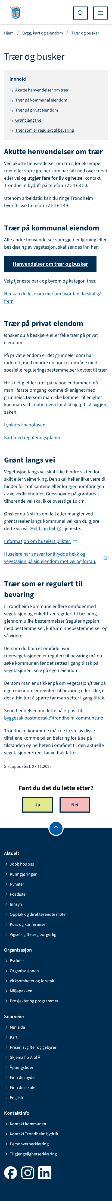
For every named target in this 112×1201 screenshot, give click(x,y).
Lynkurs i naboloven (24, 425)
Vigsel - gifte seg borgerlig (33, 934)
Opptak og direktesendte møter (38, 914)
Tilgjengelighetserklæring (33, 1154)
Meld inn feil (42, 528)
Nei (74, 804)
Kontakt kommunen (28, 1124)
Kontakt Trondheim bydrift (34, 1134)
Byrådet (17, 961)
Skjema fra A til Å (25, 1057)
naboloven (45, 404)
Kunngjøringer (23, 874)
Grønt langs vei (28, 120)
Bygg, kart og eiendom (42, 33)
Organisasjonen (24, 971)
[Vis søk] (80, 13)
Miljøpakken (21, 991)
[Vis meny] (100, 13)
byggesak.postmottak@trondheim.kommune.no (53, 718)
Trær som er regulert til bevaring (44, 130)
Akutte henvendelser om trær (42, 90)
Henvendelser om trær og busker (50, 264)
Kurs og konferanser (28, 924)
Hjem (9, 33)
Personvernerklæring (29, 1144)
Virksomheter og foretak (32, 981)
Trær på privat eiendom (36, 110)
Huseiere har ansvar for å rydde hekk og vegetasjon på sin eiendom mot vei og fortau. (50, 558)
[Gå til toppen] (56, 828)
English (16, 1098)
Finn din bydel (23, 1077)
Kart (13, 1037)
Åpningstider (21, 1067)
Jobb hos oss (22, 864)
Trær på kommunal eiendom (41, 100)
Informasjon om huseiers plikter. (37, 541)
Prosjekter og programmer (34, 1001)
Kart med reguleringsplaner (32, 437)
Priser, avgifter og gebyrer (33, 1047)
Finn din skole (22, 1088)
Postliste (18, 894)
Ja (37, 804)
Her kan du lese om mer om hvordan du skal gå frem (52, 297)
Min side (17, 1027)
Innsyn (16, 904)
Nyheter (17, 884)
